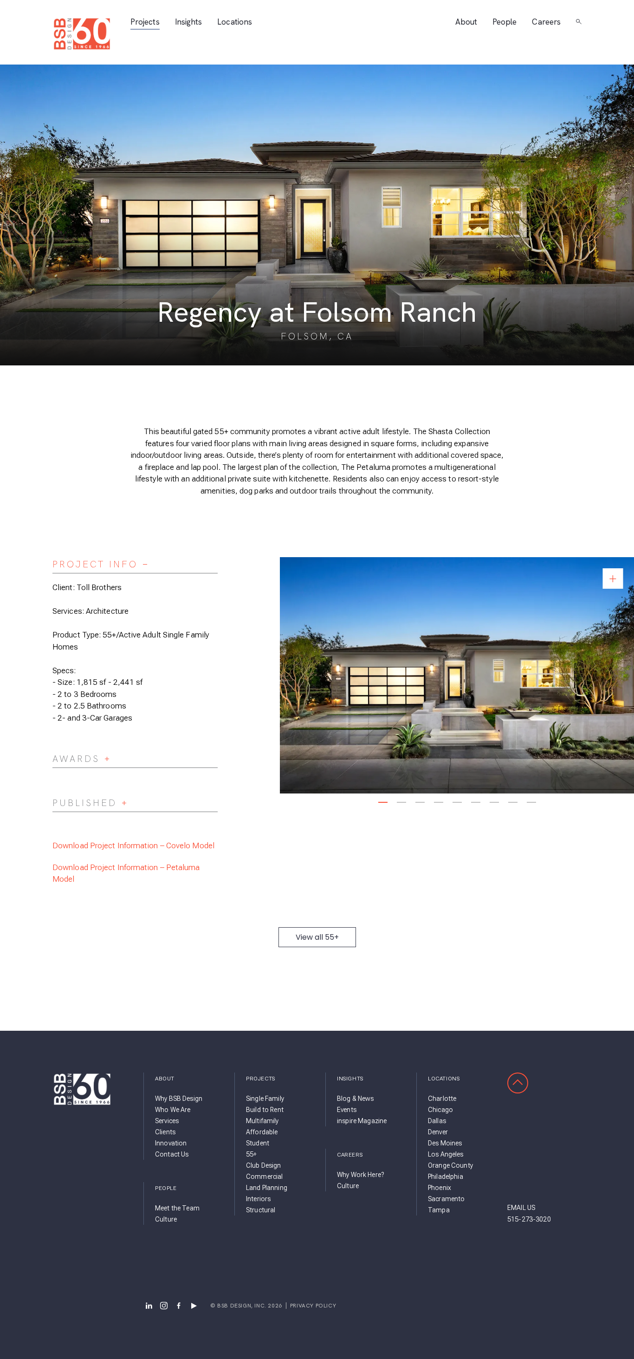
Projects (145, 22)
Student (257, 1143)
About (466, 22)
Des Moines (445, 1143)
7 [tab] (494, 802)
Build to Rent (265, 1109)
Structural (260, 1210)
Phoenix (439, 1187)
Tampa (439, 1210)
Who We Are (172, 1109)
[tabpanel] (457, 675)
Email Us (521, 1207)
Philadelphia (445, 1176)
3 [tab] (419, 802)
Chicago (440, 1109)
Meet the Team (177, 1208)
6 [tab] (475, 802)
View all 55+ (317, 937)
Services (167, 1121)
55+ (251, 1154)
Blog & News (355, 1098)
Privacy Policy (313, 1305)
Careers (546, 22)
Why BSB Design (178, 1098)
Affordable (262, 1132)
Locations (234, 22)
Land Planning (266, 1187)
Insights (188, 22)
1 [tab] (382, 802)
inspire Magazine (362, 1121)
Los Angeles (446, 1154)
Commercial (264, 1176)
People (504, 22)
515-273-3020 (529, 1219)
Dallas (437, 1121)
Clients (165, 1132)
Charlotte (442, 1098)
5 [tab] (457, 802)
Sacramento (446, 1199)
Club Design (263, 1165)
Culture (166, 1219)
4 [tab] (438, 802)
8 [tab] (512, 802)
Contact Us (171, 1154)
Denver (438, 1132)
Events (346, 1109)
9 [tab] (531, 802)
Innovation (171, 1143)
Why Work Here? (360, 1174)
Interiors (258, 1199)
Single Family (265, 1098)
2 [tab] (401, 802)
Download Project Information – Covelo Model (133, 845)
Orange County (450, 1165)
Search (579, 21)
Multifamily (262, 1121)
